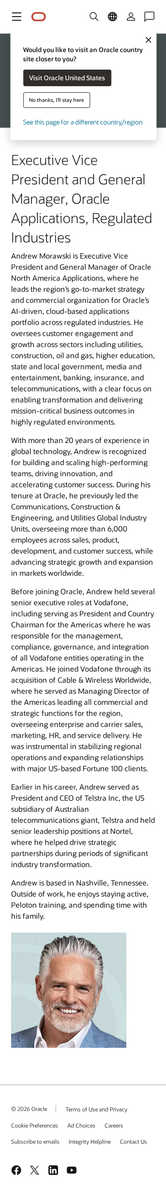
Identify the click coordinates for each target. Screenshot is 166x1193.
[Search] (94, 16)
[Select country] (112, 16)
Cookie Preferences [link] (34, 1125)
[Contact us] (149, 16)
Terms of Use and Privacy (96, 1109)
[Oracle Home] (39, 17)
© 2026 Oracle (29, 1108)
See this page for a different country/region (82, 122)
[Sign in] (130, 16)
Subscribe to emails (35, 1141)
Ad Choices (81, 1125)
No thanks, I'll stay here (56, 99)
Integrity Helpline (90, 1141)
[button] (16, 16)
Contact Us (133, 1141)
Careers (114, 1125)
